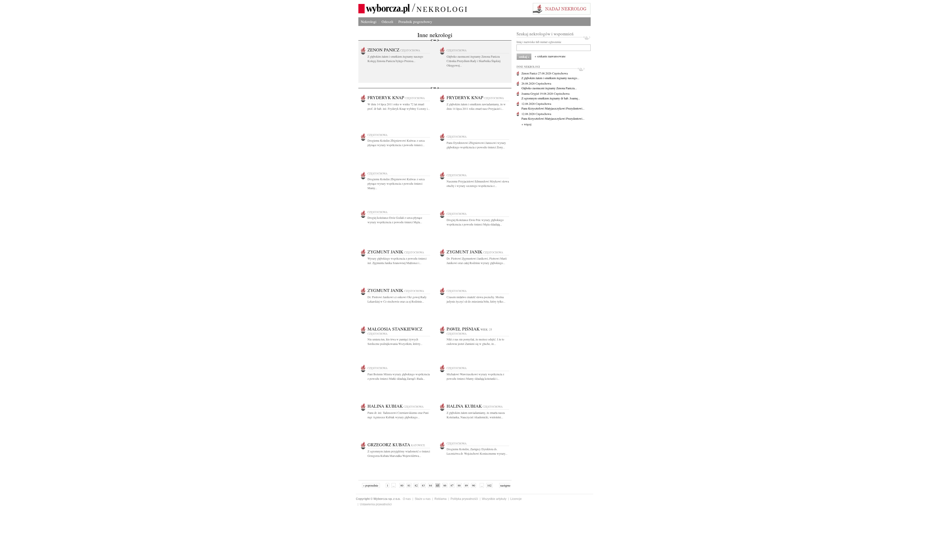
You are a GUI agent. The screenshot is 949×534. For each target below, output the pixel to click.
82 (416, 485)
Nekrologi (368, 21)
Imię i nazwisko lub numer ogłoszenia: (539, 42)
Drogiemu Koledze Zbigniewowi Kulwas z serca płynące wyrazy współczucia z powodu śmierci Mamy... (396, 183)
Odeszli (387, 21)
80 (401, 485)
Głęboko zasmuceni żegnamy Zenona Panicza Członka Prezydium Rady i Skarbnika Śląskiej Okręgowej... (473, 60)
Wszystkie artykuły (494, 499)
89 (466, 485)
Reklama (440, 499)
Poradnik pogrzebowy (415, 21)
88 (459, 485)
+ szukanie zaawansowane (550, 56)
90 (473, 485)
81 (409, 485)
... (393, 485)
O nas (407, 499)
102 (489, 485)
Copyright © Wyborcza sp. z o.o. (378, 499)
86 (444, 485)
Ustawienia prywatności (376, 504)
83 (423, 485)
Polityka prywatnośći (464, 499)
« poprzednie (371, 485)
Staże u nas (423, 499)
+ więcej (526, 124)
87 (452, 485)
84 (430, 485)
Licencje (516, 499)
